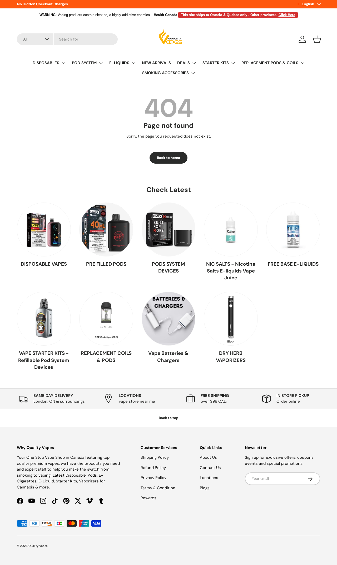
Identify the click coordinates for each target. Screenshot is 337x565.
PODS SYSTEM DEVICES (168, 267)
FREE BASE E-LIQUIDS (293, 264)
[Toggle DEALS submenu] (194, 63)
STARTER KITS (215, 62)
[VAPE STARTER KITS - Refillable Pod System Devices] (44, 318)
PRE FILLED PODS (106, 264)
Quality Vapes (38, 546)
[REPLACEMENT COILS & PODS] (106, 318)
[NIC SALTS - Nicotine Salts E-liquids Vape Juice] (230, 229)
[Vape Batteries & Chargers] (168, 318)
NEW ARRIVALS (156, 62)
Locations (209, 477)
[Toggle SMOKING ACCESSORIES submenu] (193, 73)
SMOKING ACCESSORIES (165, 72)
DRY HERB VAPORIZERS (231, 356)
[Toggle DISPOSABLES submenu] (63, 63)
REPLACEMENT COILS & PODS (106, 356)
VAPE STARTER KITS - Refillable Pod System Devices (43, 360)
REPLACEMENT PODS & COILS (269, 62)
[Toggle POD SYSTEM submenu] (101, 63)
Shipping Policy (155, 457)
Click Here (287, 15)
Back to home (168, 157)
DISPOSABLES (46, 62)
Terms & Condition (158, 488)
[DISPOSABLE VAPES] (44, 229)
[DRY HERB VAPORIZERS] (230, 318)
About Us (208, 457)
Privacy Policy (153, 477)
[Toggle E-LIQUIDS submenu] (133, 63)
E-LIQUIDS (119, 62)
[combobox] (67, 39)
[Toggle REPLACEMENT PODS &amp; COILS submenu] (302, 63)
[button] (317, 39)
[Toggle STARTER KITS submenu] (233, 63)
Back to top (169, 418)
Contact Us (210, 467)
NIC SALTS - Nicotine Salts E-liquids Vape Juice (230, 271)
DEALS (183, 62)
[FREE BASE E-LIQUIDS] (293, 229)
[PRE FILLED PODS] (106, 229)
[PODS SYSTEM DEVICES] (168, 229)
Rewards (148, 498)
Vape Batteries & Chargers (168, 356)
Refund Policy (153, 467)
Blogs (205, 488)
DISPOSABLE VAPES (44, 264)
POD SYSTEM (84, 62)
